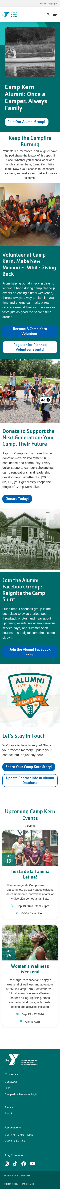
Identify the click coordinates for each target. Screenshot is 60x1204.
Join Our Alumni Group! (26, 121)
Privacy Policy (11, 1183)
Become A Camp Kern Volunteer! (30, 331)
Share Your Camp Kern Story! (29, 766)
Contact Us (11, 1081)
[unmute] (43, 400)
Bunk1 (8, 1113)
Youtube (32, 1163)
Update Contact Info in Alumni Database (30, 780)
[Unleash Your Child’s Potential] (17, 14)
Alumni (9, 1107)
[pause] (48, 400)
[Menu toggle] (55, 14)
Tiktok (17, 1163)
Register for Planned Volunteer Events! (30, 347)
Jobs (7, 1088)
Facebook (23, 1163)
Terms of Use (27, 1183)
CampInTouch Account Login (21, 1094)
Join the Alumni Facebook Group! (30, 652)
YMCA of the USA (15, 1141)
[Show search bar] (48, 15)
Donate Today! (17, 498)
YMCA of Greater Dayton (19, 1135)
